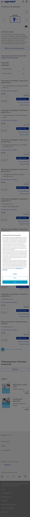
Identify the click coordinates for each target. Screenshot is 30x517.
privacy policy (19, 268)
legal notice (4, 269)
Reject (15, 277)
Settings (15, 273)
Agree (15, 282)
